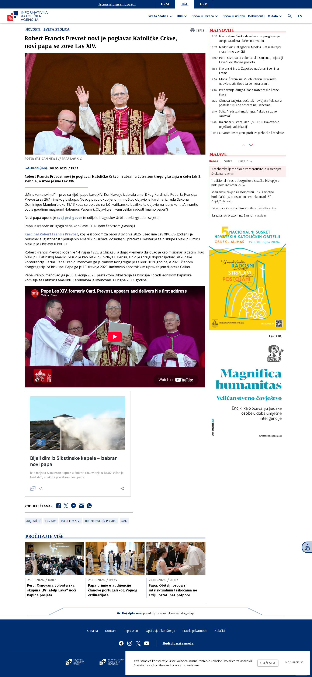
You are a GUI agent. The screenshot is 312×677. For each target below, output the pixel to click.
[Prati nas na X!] (138, 643)
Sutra (228, 161)
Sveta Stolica (158, 16)
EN (300, 16)
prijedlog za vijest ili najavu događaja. (158, 613)
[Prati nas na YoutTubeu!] (146, 643)
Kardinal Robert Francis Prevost (51, 234)
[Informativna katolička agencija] (112, 662)
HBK (180, 16)
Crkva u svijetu (233, 16)
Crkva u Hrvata (202, 16)
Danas (213, 161)
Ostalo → (245, 161)
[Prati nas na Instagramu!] (129, 643)
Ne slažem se (294, 662)
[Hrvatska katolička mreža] (75, 662)
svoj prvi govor (69, 217)
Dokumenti (256, 16)
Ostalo (273, 16)
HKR (203, 3)
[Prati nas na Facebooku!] (121, 643)
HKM (165, 3)
